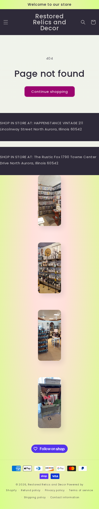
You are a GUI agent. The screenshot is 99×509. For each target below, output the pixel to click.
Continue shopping (49, 91)
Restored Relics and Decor (47, 484)
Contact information (64, 497)
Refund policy (31, 490)
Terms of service (81, 490)
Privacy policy (55, 490)
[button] (6, 22)
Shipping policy (35, 497)
